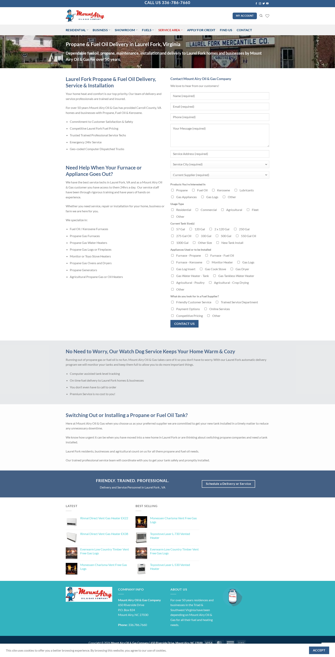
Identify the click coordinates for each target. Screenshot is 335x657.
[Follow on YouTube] (267, 3)
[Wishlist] (267, 16)
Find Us (226, 30)
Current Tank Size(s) (182, 223)
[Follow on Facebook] (256, 3)
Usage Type (177, 204)
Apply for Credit (201, 30)
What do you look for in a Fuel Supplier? (194, 296)
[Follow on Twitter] (263, 3)
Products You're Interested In (187, 184)
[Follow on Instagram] (260, 3)
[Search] (261, 15)
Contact (244, 30)
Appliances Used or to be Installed (190, 249)
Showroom (125, 30)
